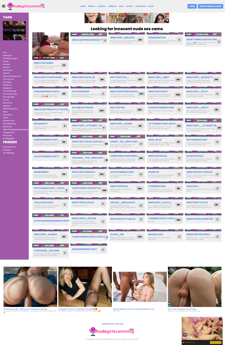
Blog (150, 6)
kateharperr (80, 91)
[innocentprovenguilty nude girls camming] (88, 34)
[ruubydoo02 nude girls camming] (203, 152)
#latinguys (7, 55)
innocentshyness (198, 234)
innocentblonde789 (200, 219)
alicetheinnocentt (46, 156)
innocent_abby (158, 77)
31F (63, 65)
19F (63, 142)
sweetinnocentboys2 (86, 188)
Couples (101, 6)
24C (140, 188)
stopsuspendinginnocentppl (53, 220)
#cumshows (8, 79)
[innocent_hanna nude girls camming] (50, 230)
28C (140, 110)
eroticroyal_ (119, 77)
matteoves (117, 107)
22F (102, 79)
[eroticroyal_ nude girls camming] (127, 73)
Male (121, 6)
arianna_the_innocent (88, 157)
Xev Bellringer (8, 153)
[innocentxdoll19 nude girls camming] (88, 73)
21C (179, 126)
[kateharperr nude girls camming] (88, 87)
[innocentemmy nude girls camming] (50, 46)
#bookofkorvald (10, 94)
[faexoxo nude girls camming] (203, 182)
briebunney (41, 172)
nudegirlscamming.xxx (110, 339)
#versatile (7, 135)
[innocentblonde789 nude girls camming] (203, 214)
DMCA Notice (127, 339)
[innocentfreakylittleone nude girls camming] (50, 104)
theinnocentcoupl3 (161, 218)
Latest (129, 6)
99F (106, 144)
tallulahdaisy (43, 202)
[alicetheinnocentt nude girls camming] (50, 152)
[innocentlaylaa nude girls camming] (88, 198)
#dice (5, 117)
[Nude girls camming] (26, 6)
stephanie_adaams (47, 250)
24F (178, 79)
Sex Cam (119, 324)
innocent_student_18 (87, 125)
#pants (6, 73)
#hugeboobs (9, 132)
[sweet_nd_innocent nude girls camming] (127, 137)
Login (192, 6)
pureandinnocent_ (47, 139)
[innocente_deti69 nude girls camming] (88, 214)
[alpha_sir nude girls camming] (127, 230)
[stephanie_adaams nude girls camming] (50, 245)
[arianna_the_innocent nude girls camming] (88, 153)
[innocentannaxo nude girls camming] (88, 168)
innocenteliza (157, 156)
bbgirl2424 (155, 234)
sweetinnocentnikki (123, 156)
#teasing (7, 82)
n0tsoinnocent (197, 139)
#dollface (7, 85)
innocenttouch (197, 202)
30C (141, 94)
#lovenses (7, 103)
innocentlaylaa (83, 202)
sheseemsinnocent (84, 249)
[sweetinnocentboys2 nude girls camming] (88, 183)
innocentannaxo (83, 172)
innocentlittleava (122, 219)
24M (178, 94)
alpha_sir (117, 234)
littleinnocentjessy (162, 123)
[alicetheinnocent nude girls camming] (127, 168)
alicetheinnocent (122, 172)
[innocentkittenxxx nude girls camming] (203, 168)
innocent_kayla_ (160, 202)
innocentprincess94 (124, 91)
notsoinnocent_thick (49, 188)
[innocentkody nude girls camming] (165, 87)
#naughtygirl (8, 97)
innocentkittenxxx (200, 172)
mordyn (153, 172)
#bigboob (7, 88)
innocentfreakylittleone (51, 109)
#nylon (6, 61)
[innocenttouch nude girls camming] (203, 198)
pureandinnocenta (47, 91)
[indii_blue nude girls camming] (165, 136)
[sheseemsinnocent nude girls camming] (88, 244)
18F (140, 40)
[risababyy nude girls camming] (50, 119)
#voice (6, 100)
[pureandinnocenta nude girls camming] (50, 87)
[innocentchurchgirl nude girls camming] (50, 73)
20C (102, 110)
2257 (137, 339)
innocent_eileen (121, 123)
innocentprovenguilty (87, 40)
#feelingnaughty (10, 58)
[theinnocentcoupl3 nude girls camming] (165, 214)
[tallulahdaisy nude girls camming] (50, 198)
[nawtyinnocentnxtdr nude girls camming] (203, 34)
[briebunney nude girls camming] (50, 168)
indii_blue (154, 139)
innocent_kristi (197, 107)
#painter (7, 106)
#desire (6, 67)
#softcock (7, 70)
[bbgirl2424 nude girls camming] (165, 230)
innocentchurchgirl (48, 77)
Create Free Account (210, 6)
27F (140, 79)
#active (6, 64)
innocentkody (158, 91)
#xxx (5, 52)
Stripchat (140, 6)
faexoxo (192, 186)
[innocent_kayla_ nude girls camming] (165, 198)
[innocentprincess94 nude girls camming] (127, 87)
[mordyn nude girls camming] (165, 168)
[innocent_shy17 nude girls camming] (203, 87)
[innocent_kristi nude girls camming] (203, 103)
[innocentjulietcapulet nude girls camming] (88, 137)
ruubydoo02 (195, 156)
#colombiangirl (9, 91)
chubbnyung (157, 186)
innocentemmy (44, 63)
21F (219, 128)
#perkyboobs (9, 120)
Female (91, 6)
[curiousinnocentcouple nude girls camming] (88, 231)
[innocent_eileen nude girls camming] (127, 119)
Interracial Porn (9, 147)
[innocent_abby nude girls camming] (165, 73)
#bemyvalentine (10, 108)
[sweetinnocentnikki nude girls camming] (127, 152)
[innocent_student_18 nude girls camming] (88, 120)
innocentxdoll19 (83, 77)
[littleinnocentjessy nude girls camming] (165, 119)
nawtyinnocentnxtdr (202, 39)
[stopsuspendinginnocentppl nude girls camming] (50, 215)
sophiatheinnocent (161, 107)
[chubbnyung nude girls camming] (165, 182)
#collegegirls (8, 138)
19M (104, 190)
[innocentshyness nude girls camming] (203, 230)
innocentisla (119, 186)
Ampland (7, 150)
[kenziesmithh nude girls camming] (165, 33)
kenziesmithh (157, 37)
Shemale (112, 6)
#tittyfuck (7, 114)
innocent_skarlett (200, 77)
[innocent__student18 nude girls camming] (203, 120)
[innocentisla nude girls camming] (127, 182)
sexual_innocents (122, 202)
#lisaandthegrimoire (12, 76)
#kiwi (5, 111)
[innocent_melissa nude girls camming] (127, 33)
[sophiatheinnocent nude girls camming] (165, 103)
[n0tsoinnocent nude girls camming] (203, 136)
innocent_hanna (45, 234)
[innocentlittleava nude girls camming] (127, 214)
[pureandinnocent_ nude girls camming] (50, 136)
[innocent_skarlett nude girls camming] (203, 73)
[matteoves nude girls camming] (127, 103)
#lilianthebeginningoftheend (15, 129)
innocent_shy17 (197, 91)
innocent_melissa (122, 37)
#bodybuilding (9, 123)
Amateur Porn (108, 324)
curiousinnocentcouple (88, 236)
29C (178, 220)
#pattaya (7, 126)
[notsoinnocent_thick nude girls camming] (50, 183)
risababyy (41, 123)
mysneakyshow (82, 107)
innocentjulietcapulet (87, 141)
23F (216, 79)
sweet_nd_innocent (124, 141)
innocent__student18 (201, 125)
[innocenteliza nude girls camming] (165, 152)
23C (102, 174)
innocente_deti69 (84, 218)
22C (141, 158)
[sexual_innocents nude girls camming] (127, 198)
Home (83, 6)
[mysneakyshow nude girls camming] (88, 103)
